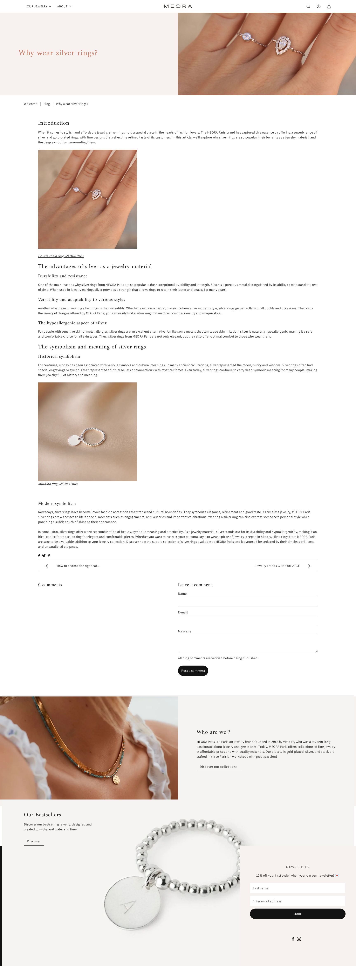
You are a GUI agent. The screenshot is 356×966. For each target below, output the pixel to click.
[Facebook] (293, 938)
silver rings (89, 285)
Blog (46, 104)
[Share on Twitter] (44, 555)
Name (182, 593)
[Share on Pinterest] (49, 555)
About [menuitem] (62, 6)
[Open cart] (328, 6)
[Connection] (308, 6)
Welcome (30, 104)
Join (297, 914)
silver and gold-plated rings (58, 137)
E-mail (183, 612)
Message (184, 631)
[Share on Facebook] (39, 555)
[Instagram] (299, 938)
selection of (172, 541)
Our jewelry (37, 6)
